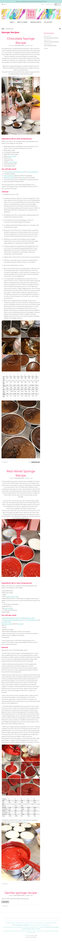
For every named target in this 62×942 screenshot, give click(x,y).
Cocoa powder (8, 608)
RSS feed (46, 48)
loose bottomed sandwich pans (15, 172)
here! (24, 822)
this (23, 177)
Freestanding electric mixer (10, 618)
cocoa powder (13, 162)
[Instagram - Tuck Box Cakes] (59, 28)
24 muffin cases (6, 622)
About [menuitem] (12, 22)
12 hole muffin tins (32, 172)
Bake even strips (9, 177)
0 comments (5, 462)
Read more (5, 901)
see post (20, 624)
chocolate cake (35, 462)
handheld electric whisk (27, 618)
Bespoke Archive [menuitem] (35, 22)
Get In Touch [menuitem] (48, 22)
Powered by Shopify (31, 937)
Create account (49, 4)
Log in (42, 4)
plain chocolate (11, 156)
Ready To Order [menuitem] (22, 22)
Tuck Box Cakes (33, 935)
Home (3, 28)
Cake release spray (9, 175)
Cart (58, 4)
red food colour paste (12, 596)
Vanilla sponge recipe (21, 893)
